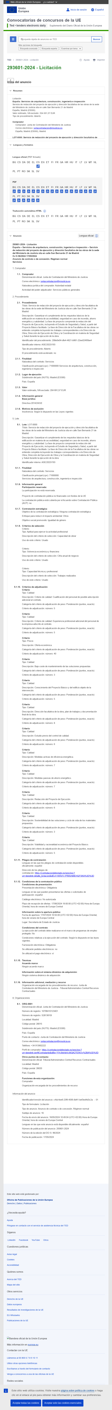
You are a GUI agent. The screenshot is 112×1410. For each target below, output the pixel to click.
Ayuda (10, 1220)
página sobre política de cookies (77, 1390)
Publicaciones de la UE (17, 1320)
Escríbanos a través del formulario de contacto (28, 1369)
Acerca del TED (14, 1279)
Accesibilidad (13, 1265)
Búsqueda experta (49, 48)
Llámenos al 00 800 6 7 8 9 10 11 (22, 1358)
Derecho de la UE (15, 1299)
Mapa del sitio (13, 1285)
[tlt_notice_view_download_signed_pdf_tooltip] (38, 166)
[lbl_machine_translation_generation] (44, 211)
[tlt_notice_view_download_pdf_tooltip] (14, 191)
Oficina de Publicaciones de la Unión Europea (30, 1200)
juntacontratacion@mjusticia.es (48, 128)
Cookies (10, 1259)
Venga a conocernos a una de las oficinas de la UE (30, 1374)
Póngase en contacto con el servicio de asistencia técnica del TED (37, 1225)
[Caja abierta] (10, 80)
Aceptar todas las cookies (26, 1403)
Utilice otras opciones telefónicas (22, 1363)
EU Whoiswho (13, 1315)
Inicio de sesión (79, 9)
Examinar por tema (69, 48)
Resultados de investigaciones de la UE (25, 1310)
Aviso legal (12, 1254)
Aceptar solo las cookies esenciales (62, 1403)
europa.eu (33, 1344)
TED (9, 60)
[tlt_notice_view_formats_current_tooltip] (96, 235)
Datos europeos (14, 1304)
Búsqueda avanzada (28, 48)
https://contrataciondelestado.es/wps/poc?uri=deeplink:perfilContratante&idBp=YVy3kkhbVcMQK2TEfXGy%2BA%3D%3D (60, 1051)
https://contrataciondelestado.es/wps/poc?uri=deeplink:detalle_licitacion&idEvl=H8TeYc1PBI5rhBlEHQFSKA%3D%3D (58, 874)
